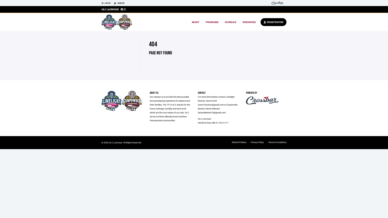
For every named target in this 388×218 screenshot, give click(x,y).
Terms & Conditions (277, 142)
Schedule (230, 22)
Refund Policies (239, 142)
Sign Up (121, 3)
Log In (107, 3)
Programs (212, 22)
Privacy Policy (257, 142)
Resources (249, 22)
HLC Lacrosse (110, 9)
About (195, 22)
